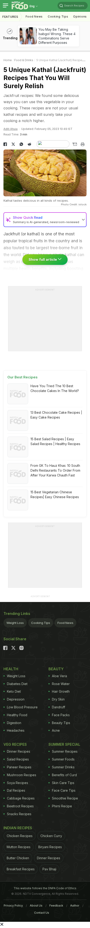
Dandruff (58, 707)
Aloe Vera (59, 676)
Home (7, 60)
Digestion (14, 723)
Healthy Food (17, 715)
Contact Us (41, 912)
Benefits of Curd (64, 775)
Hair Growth (61, 691)
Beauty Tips (61, 723)
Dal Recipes (16, 790)
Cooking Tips (40, 623)
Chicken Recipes (20, 836)
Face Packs (61, 715)
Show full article (43, 259)
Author (74, 905)
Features (10, 16)
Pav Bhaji (49, 869)
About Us (36, 905)
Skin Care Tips (63, 783)
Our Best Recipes (22, 377)
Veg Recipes (15, 744)
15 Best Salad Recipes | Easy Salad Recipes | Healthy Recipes (55, 441)
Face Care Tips (63, 790)
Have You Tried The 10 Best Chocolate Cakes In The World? (54, 388)
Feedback (56, 905)
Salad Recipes (18, 759)
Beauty (56, 669)
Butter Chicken (18, 858)
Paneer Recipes (19, 767)
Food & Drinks (23, 60)
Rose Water (61, 684)
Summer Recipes (65, 751)
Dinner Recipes (18, 751)
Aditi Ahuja (10, 129)
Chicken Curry (51, 836)
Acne (56, 730)
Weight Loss (15, 623)
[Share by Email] (74, 144)
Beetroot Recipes (20, 806)
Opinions (80, 16)
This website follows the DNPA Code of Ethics (45, 888)
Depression (15, 699)
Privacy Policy (13, 905)
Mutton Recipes (18, 847)
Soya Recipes (17, 783)
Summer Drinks (63, 767)
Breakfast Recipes (21, 869)
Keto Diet (14, 691)
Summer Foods (63, 759)
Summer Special (64, 744)
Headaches (15, 730)
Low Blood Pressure (22, 707)
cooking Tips (58, 16)
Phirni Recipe (62, 806)
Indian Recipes (17, 828)
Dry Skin (58, 699)
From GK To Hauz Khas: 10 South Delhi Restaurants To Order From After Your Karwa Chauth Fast (55, 470)
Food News (34, 16)
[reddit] (29, 144)
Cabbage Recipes (21, 798)
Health (10, 669)
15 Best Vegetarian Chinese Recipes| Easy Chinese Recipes (54, 494)
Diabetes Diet (17, 684)
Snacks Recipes (19, 814)
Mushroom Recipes (21, 775)
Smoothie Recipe (65, 798)
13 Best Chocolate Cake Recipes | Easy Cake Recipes (56, 414)
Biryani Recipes (50, 847)
